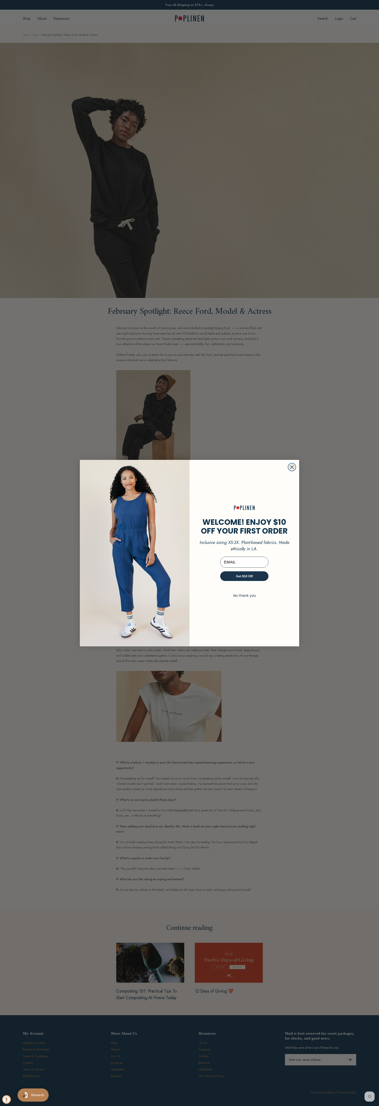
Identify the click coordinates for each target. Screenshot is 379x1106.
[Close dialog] (292, 467)
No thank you (244, 595)
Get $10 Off (244, 576)
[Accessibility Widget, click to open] (6, 1099)
